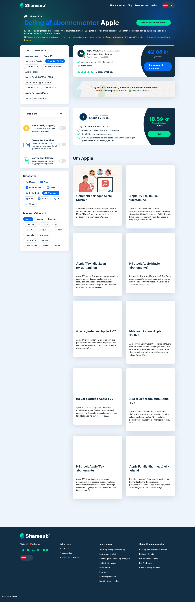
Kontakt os (64, 548)
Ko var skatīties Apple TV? (94, 399)
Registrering (141, 5)
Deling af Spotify (146, 554)
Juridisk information (107, 563)
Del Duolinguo (145, 563)
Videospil (34, 16)
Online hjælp (65, 544)
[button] (168, 5)
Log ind (153, 5)
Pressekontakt (66, 553)
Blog (130, 5)
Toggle (62, 128)
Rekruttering (104, 572)
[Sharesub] (33, 5)
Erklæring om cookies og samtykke (114, 559)
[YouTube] (28, 550)
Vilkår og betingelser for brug (112, 550)
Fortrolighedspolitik (107, 554)
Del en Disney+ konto (148, 559)
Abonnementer (117, 5)
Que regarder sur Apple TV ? (96, 331)
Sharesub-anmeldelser (70, 557)
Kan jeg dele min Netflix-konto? (153, 550)
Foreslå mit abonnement (153, 22)
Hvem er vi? (104, 568)
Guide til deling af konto (149, 568)
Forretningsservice (107, 577)
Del (159, 134)
